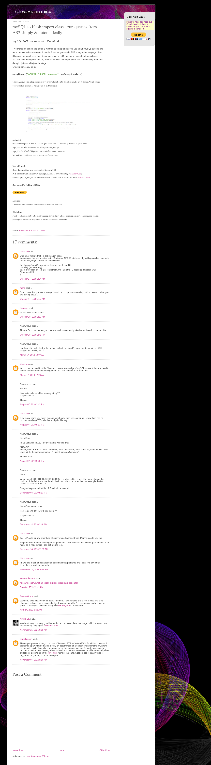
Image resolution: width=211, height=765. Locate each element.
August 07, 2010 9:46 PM (32, 461)
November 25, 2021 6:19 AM (33, 630)
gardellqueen (26, 639)
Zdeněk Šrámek (27, 579)
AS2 (30, 230)
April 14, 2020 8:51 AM (31, 610)
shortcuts (41, 230)
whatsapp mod (51, 626)
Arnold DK (25, 619)
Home (61, 750)
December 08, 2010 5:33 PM (33, 493)
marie (22, 288)
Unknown (24, 252)
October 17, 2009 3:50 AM (32, 299)
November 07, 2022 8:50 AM (33, 660)
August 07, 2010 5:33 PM (32, 425)
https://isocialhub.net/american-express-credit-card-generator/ (49, 583)
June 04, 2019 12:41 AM (31, 587)
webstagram (64, 605)
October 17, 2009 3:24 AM (32, 279)
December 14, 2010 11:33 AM (34, 549)
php (34, 230)
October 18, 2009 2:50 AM (32, 317)
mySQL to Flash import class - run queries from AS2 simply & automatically (55, 29)
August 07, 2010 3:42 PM (32, 404)
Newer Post (18, 750)
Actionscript (23, 230)
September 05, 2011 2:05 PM (34, 569)
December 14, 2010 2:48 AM (33, 524)
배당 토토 (52, 653)
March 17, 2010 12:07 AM (32, 355)
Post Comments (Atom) (37, 756)
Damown (24, 308)
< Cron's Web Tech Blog (33, 12)
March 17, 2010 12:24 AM (32, 375)
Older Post (105, 750)
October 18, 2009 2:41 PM (32, 335)
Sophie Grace (26, 596)
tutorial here (75, 173)
